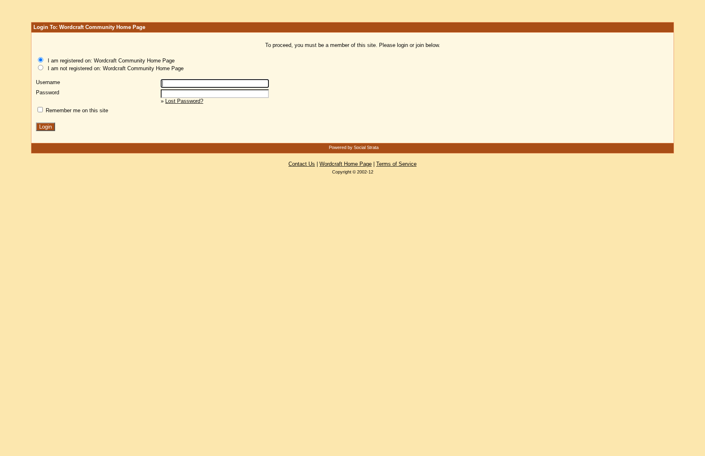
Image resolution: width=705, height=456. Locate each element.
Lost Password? (184, 101)
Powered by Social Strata (354, 147)
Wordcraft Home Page (345, 164)
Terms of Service (396, 164)
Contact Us (301, 164)
